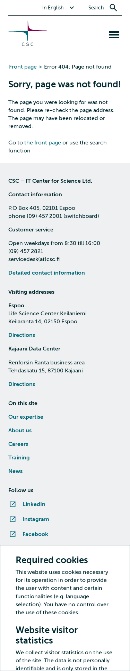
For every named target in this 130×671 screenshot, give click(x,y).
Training (19, 458)
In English (52, 7)
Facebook (35, 534)
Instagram (36, 519)
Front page (23, 67)
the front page (42, 143)
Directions (21, 335)
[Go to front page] (27, 44)
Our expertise (25, 417)
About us (20, 430)
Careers (18, 444)
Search (96, 7)
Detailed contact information (46, 273)
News (15, 471)
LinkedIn (34, 504)
